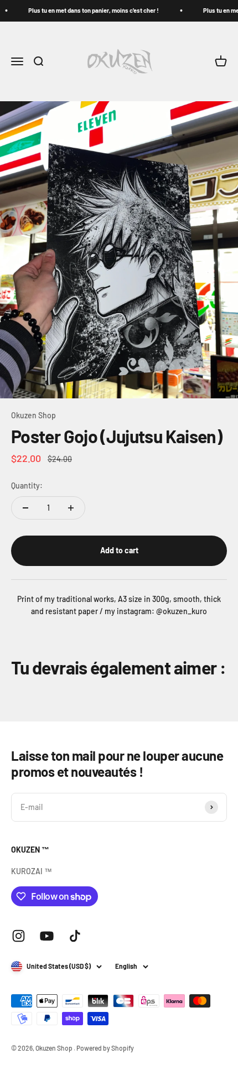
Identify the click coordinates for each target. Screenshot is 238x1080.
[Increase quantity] (71, 508)
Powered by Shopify (105, 1048)
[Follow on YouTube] (46, 935)
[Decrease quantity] (25, 508)
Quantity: (27, 485)
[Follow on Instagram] (18, 935)
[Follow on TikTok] (75, 935)
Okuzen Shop (33, 415)
